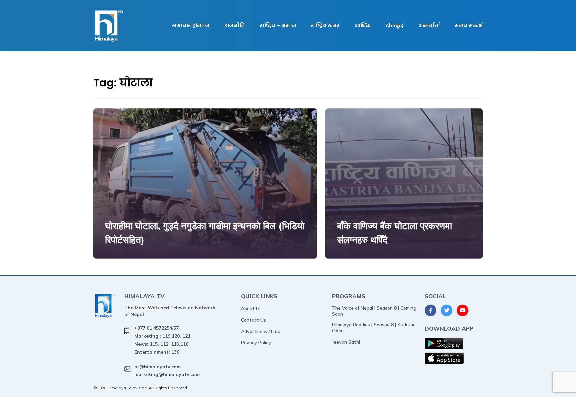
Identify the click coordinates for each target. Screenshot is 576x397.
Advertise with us (260, 331)
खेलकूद (395, 25)
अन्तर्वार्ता (429, 25)
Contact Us (253, 320)
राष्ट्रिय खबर (325, 25)
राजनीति (234, 25)
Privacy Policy (256, 343)
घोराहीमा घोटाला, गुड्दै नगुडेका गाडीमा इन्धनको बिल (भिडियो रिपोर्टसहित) (204, 233)
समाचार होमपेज (190, 25)
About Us (251, 309)
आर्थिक (363, 25)
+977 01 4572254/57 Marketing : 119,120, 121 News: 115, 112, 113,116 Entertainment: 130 (162, 340)
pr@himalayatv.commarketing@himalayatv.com (167, 371)
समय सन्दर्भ (469, 25)
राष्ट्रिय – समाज (278, 25)
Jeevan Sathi (346, 342)
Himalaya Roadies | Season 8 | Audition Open (374, 328)
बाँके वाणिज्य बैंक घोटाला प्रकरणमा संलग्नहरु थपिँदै (394, 233)
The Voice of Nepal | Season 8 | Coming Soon (374, 311)
